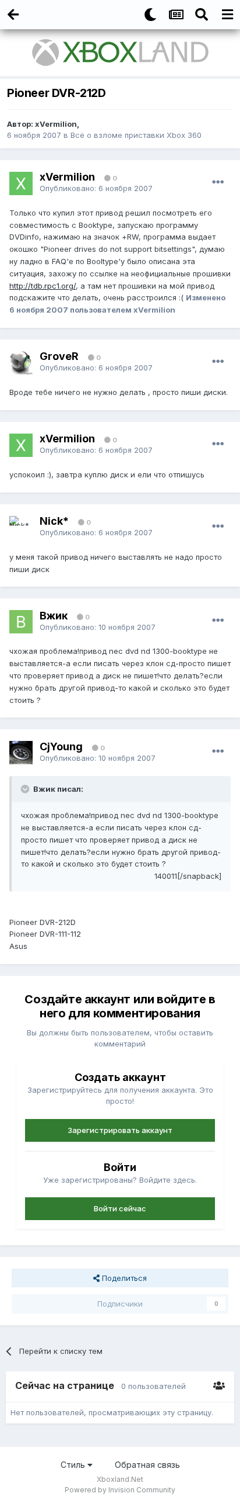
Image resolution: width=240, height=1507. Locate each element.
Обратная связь (147, 1465)
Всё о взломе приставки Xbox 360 (136, 135)
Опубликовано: (96, 188)
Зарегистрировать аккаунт (120, 1130)
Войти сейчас (120, 1208)
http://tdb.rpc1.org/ (42, 285)
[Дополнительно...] (218, 182)
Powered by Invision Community (120, 1489)
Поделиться (123, 1278)
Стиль (74, 1465)
